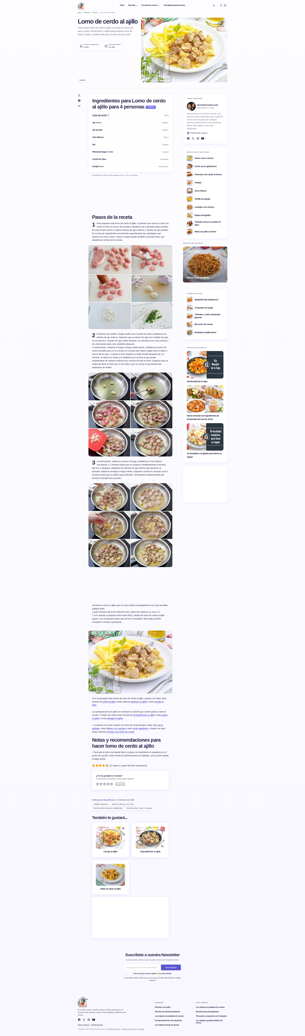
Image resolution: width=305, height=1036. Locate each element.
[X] (84, 1019)
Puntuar (120, 784)
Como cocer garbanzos (206, 166)
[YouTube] (202, 138)
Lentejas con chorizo (204, 207)
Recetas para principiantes (207, 1012)
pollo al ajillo (109, 702)
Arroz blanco (201, 191)
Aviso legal (140, 1029)
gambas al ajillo (139, 702)
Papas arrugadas (203, 215)
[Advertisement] (130, 917)
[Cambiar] (151, 107)
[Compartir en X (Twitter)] (79, 95)
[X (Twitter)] (193, 138)
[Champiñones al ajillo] (150, 840)
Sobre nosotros (83, 1025)
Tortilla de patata (202, 199)
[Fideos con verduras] (205, 264)
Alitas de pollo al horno (205, 231)
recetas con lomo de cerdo (120, 732)
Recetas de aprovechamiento (167, 1012)
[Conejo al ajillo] (110, 840)
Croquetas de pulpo (204, 308)
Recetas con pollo (162, 1007)
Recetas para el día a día (123, 804)
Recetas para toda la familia (139, 808)
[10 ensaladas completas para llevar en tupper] (205, 437)
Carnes (82, 80)
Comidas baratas (100, 804)
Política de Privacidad (151, 978)
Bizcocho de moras (204, 324)
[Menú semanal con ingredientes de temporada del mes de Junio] (205, 399)
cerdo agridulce (140, 728)
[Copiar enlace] (79, 106)
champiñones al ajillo (144, 715)
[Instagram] (197, 138)
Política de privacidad (129, 1029)
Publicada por (104, 800)
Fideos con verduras (197, 277)
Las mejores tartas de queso (167, 1025)
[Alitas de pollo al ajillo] (110, 877)
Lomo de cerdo (99, 115)
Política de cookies (114, 1029)
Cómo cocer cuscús (204, 158)
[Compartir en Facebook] (79, 100)
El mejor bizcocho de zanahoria (168, 1020)
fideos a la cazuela (115, 728)
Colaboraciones (97, 1025)
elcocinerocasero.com (207, 105)
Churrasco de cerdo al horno (208, 174)
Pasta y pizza (193, 251)
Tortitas (198, 182)
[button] (214, 5)
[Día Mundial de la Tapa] (205, 365)
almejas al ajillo (115, 718)
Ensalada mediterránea (205, 332)
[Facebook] (188, 138)
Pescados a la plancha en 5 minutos (211, 1016)
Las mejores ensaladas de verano (169, 1016)
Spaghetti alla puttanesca (206, 299)
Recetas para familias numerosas (108, 808)
